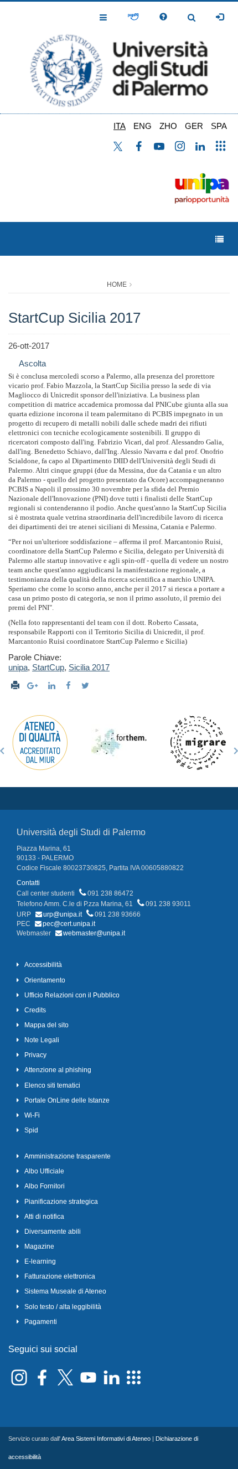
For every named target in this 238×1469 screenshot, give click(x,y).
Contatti (28, 883)
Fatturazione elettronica (59, 1276)
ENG (142, 126)
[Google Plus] (33, 685)
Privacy (35, 1055)
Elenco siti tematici (52, 1085)
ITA (119, 126)
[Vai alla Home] (119, 57)
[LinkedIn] (53, 685)
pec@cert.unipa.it (69, 924)
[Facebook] (70, 685)
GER (194, 126)
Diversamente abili (52, 1231)
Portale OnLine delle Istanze (67, 1100)
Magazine (39, 1246)
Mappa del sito (46, 1025)
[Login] (220, 17)
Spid (31, 1130)
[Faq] (163, 17)
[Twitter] (86, 685)
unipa (18, 667)
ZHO (168, 126)
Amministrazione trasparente (67, 1156)
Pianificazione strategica (61, 1202)
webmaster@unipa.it (94, 933)
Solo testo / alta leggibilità (62, 1307)
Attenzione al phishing (57, 1070)
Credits (35, 1010)
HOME (117, 284)
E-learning (40, 1261)
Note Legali (41, 1040)
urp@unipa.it (62, 914)
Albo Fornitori (44, 1186)
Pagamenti (40, 1322)
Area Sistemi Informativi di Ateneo (106, 1438)
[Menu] (219, 239)
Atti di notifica (44, 1216)
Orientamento (44, 980)
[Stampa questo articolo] (15, 685)
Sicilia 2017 (89, 667)
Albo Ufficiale (44, 1171)
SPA (219, 126)
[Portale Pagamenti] (133, 17)
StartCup (48, 667)
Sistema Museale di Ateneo (65, 1291)
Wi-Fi (32, 1115)
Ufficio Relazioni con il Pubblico (72, 995)
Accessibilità (43, 965)
